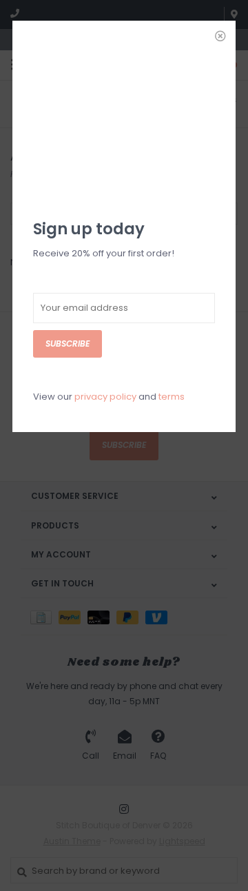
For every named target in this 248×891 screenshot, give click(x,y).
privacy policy (105, 396)
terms (171, 396)
